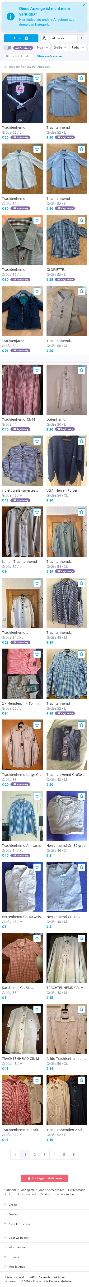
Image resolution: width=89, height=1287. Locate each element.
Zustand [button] (14, 1214)
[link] (15, 1154)
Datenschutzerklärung (51, 1277)
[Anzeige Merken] (37, 78)
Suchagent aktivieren (47, 1178)
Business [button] (14, 1257)
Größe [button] (13, 1205)
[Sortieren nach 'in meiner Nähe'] (44, 38)
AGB (32, 1277)
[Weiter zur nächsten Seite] (74, 1154)
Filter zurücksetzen (50, 56)
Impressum (10, 1281)
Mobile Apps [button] (17, 1267)
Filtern (20, 38)
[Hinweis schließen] (84, 5)
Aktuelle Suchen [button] (19, 1224)
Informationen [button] (18, 1247)
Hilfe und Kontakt (15, 1277)
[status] (44, 16)
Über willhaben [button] (18, 1238)
